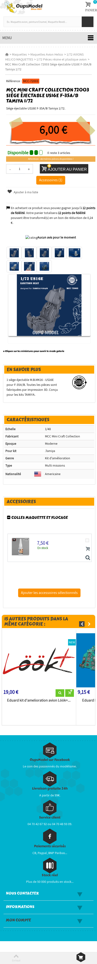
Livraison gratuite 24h (50, 788)
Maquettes (19, 54)
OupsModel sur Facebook (50, 759)
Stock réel (50, 875)
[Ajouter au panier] (87, 548)
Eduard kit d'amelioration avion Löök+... (39, 700)
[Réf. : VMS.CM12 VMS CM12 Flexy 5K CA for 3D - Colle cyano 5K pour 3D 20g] (87, 558)
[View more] (60, 693)
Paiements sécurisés (50, 846)
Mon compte (18, 920)
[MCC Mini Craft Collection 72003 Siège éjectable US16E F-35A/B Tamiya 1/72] (14, 253)
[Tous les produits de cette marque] (79, 382)
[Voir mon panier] (81, 957)
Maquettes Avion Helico (46, 54)
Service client (49, 817)
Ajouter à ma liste (25, 192)
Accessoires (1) (50, 179)
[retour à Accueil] (6, 54)
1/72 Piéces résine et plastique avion (61, 59)
